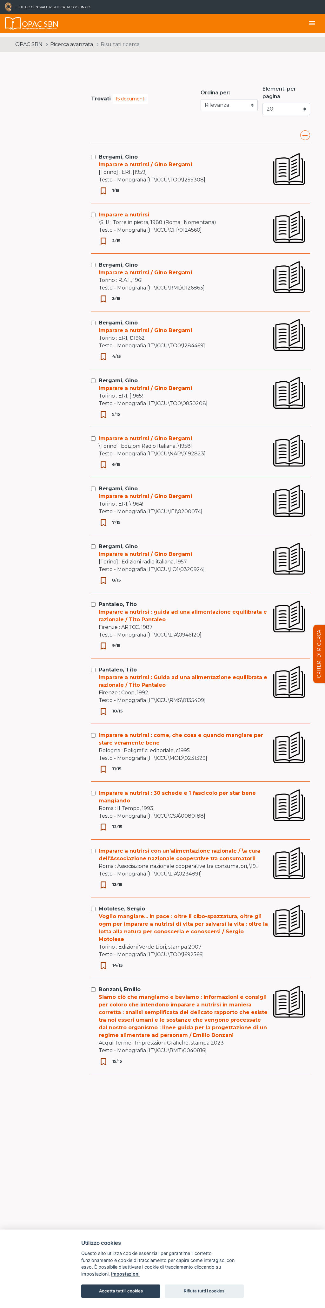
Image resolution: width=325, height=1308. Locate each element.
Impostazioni (125, 1274)
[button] (305, 135)
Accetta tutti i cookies (121, 1290)
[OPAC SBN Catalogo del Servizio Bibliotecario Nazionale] (13, 23)
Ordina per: (215, 93)
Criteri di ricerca (319, 654)
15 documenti (130, 99)
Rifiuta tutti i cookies (204, 1290)
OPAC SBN (29, 44)
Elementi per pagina (279, 92)
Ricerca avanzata (71, 44)
